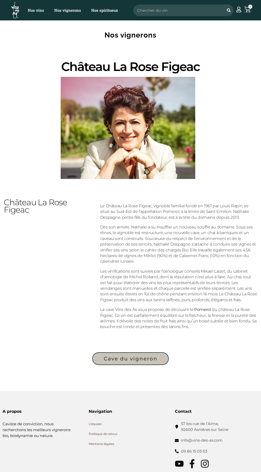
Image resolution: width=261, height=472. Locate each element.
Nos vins (36, 10)
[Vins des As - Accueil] (15, 10)
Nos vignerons (67, 10)
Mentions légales (101, 444)
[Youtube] (179, 463)
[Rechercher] (228, 10)
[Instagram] (204, 463)
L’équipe (95, 424)
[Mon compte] (239, 9)
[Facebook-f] (192, 463)
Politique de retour (103, 434)
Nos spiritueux (104, 10)
